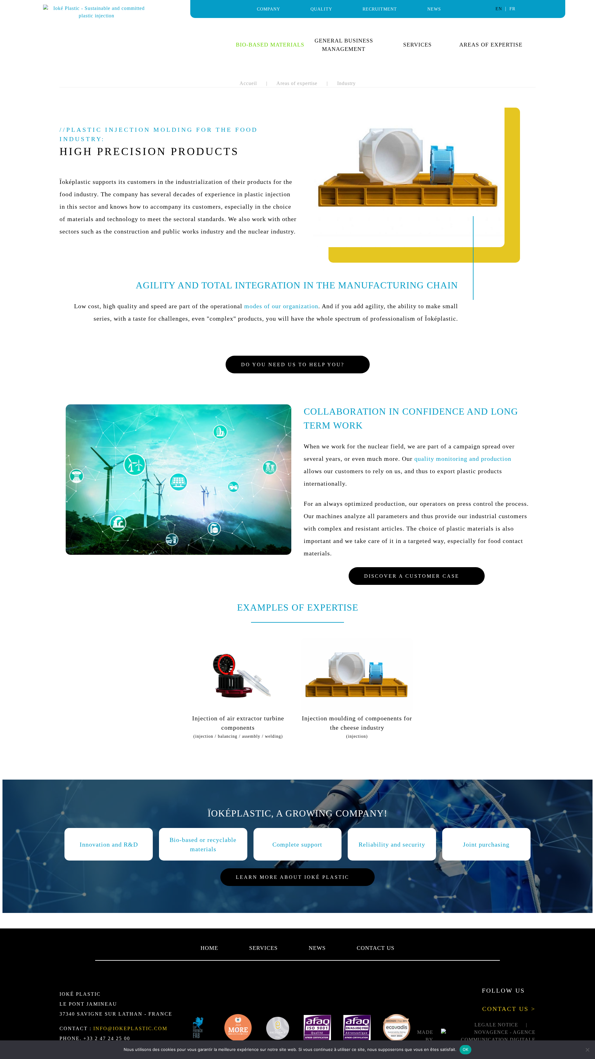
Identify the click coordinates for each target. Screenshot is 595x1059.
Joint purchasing (486, 844)
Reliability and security (392, 844)
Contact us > (509, 1008)
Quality (321, 9)
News (434, 9)
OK (466, 1049)
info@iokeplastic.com (130, 1028)
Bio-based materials (270, 45)
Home (209, 948)
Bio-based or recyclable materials (203, 844)
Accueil (248, 83)
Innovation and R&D (109, 844)
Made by (425, 1036)
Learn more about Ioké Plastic (292, 877)
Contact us (375, 948)
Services (417, 45)
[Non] (587, 1050)
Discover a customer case (411, 576)
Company (268, 9)
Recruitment (380, 9)
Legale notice (496, 1024)
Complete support (297, 844)
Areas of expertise (490, 45)
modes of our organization (281, 306)
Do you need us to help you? (292, 364)
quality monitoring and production (462, 458)
